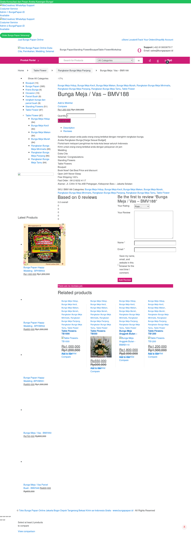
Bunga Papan (67, 49)
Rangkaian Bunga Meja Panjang (74, 70)
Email (121, 249)
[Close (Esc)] (9, 516)
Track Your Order (146, 39)
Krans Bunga (32, 89)
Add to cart (64, 120)
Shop (158, 39)
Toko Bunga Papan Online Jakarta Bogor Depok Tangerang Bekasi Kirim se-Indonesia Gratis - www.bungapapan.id (76, 510)
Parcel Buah (32, 96)
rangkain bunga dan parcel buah (35, 101)
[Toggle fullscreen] (4, 516)
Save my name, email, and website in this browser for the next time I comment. (127, 264)
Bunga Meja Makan (105, 85)
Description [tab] (69, 127)
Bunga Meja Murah (126, 85)
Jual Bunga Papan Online (30, 39)
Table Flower (104, 49)
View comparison (26, 531)
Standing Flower (82, 49)
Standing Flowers (34, 106)
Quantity (62, 115)
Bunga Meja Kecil (86, 85)
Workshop (116, 49)
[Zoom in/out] (1, 516)
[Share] (7, 516)
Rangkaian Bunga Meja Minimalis (153, 85)
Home (21, 70)
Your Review (124, 212)
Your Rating (123, 205)
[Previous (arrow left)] (1, 519)
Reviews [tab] (67, 131)
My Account (167, 39)
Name (121, 242)
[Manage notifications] (184, 527)
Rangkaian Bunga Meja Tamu (106, 88)
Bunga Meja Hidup (67, 85)
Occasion (30, 93)
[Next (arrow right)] (4, 519)
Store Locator (129, 39)
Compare (62, 106)
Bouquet (94, 49)
